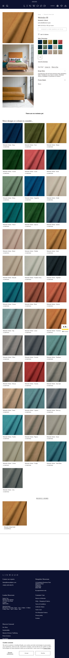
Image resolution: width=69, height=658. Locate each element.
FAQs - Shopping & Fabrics (42, 601)
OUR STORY (34, 1)
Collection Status (39, 606)
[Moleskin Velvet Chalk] (55, 48)
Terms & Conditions (40, 604)
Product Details (42, 80)
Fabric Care (38, 609)
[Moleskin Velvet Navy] (40, 43)
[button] (7, 6)
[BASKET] (65, 6)
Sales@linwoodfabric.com (9, 582)
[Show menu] (3, 6)
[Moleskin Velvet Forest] (55, 43)
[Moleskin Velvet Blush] (50, 53)
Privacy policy (39, 615)
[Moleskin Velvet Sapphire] (50, 48)
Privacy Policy (47, 648)
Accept (26, 653)
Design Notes (41, 71)
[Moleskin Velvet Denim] (45, 53)
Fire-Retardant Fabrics (41, 612)
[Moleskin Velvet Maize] (50, 43)
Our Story (5, 627)
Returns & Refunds (40, 598)
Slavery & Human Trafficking (10, 633)
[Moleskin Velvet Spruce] (40, 53)
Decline (43, 653)
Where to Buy (55, 67)
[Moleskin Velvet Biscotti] (60, 53)
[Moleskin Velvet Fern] (45, 43)
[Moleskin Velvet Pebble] (55, 53)
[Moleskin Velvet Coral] (60, 43)
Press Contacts (7, 636)
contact (52, 5)
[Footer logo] (10, 575)
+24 (40, 57)
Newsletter (5, 638)
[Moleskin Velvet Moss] (45, 48)
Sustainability (6, 630)
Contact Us (47, 67)
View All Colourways (43, 61)
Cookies (37, 618)
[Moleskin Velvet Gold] (15, 513)
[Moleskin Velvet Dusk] (40, 48)
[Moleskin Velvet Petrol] (60, 48)
